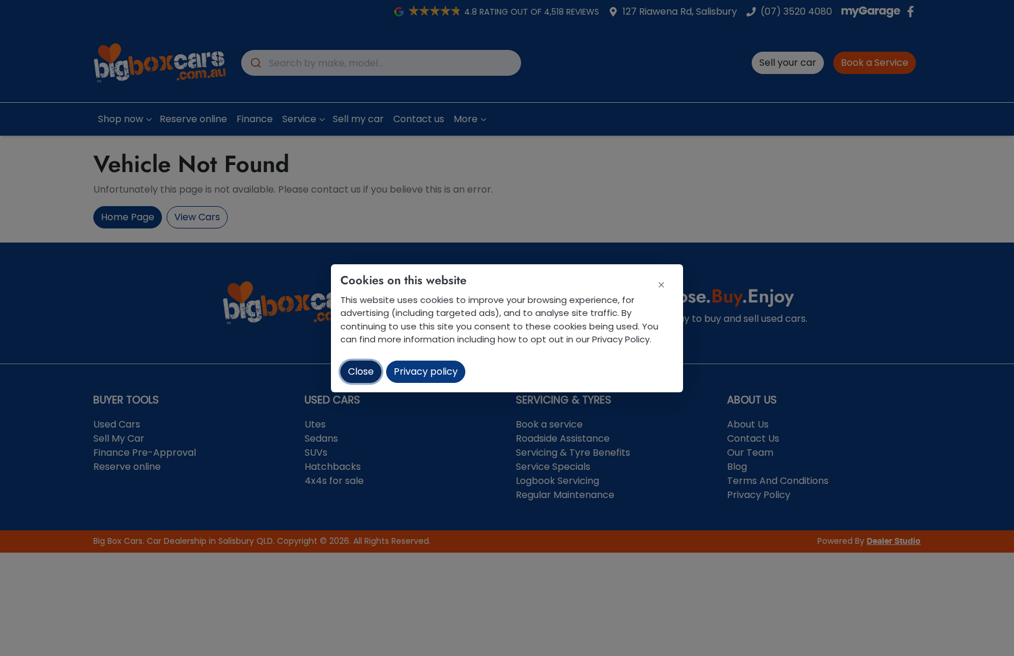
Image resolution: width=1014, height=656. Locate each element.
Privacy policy (426, 371)
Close (361, 371)
